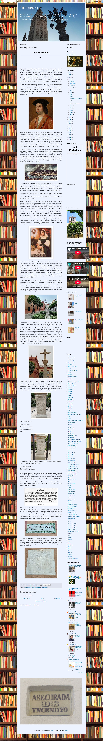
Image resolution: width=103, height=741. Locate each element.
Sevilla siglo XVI (72, 525)
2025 (70, 75)
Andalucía (70, 359)
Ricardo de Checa (72, 510)
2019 (70, 124)
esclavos (70, 556)
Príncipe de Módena (72, 504)
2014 (70, 132)
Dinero (69, 395)
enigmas (70, 554)
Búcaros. (72, 96)
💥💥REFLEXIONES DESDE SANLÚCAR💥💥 (74, 576)
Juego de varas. (71, 55)
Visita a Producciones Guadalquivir (78, 625)
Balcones (70, 364)
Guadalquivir (71, 428)
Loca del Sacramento (36, 587)
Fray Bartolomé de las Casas (74, 414)
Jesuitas (70, 431)
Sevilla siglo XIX (72, 524)
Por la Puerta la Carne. (78, 295)
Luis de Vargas (71, 458)
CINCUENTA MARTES (78, 635)
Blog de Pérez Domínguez (74, 565)
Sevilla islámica (71, 520)
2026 (70, 72)
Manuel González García (73, 464)
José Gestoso (71, 437)
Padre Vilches (71, 491)
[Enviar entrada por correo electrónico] (41, 585)
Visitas (69, 549)
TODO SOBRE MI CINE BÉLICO (74, 589)
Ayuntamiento (71, 362)
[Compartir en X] (46, 585)
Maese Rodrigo (71, 460)
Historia (70, 430)
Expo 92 (70, 408)
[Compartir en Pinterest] (50, 585)
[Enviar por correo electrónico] (43, 585)
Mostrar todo (80, 672)
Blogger (66, 730)
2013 (70, 135)
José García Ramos (72, 435)
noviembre (72, 83)
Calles (69, 368)
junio (71, 94)
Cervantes (70, 378)
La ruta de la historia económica (73, 660)
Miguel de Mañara (72, 474)
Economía (70, 397)
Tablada (70, 533)
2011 (70, 139)
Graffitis (70, 424)
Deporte (70, 393)
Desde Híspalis (71, 656)
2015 (70, 130)
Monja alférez (71, 476)
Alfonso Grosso (71, 357)
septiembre (72, 88)
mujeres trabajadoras (73, 558)
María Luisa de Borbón (73, 468)
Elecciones (70, 403)
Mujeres (70, 478)
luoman (52, 730)
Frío (69, 416)
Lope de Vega (71, 454)
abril (71, 108)
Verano (69, 547)
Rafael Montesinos (72, 506)
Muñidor (70, 481)
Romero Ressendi (72, 512)
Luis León (70, 456)
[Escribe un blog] (45, 585)
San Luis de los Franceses (74, 516)
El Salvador (71, 401)
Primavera (70, 502)
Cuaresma (70, 389)
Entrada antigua (58, 598)
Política (70, 501)
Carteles (70, 374)
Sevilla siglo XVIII (72, 529)
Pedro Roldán (71, 493)
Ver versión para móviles (41, 601)
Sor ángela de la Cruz (73, 531)
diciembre (72, 81)
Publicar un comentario (27, 595)
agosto (71, 90)
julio (71, 92)
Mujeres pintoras (72, 479)
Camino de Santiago (72, 370)
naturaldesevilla (72, 634)
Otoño (69, 487)
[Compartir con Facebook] (48, 585)
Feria (69, 410)
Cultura (70, 391)
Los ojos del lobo (72, 612)
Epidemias (70, 405)
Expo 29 (70, 407)
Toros (69, 541)
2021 (70, 119)
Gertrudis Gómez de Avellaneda (75, 420)
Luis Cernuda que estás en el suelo (78, 603)
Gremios (70, 426)
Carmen (70, 372)
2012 (70, 137)
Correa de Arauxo (72, 385)
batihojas (70, 552)
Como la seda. (78, 311)
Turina (69, 543)
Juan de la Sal (71, 449)
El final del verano (77, 567)
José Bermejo (71, 433)
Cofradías (70, 380)
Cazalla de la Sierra (72, 376)
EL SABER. (77, 579)
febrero (72, 112)
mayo (71, 105)
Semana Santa (71, 518)
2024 (70, 77)
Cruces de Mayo (71, 387)
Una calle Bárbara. (77, 328)
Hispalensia (29, 7)
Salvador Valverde (72, 514)
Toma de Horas (72, 601)
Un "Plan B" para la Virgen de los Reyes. (79, 321)
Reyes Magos (71, 508)
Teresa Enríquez (44, 587)
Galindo (70, 418)
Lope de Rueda (71, 453)
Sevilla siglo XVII (72, 527)
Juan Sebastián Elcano (73, 443)
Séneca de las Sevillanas (74, 623)
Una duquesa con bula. (75, 103)
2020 (70, 121)
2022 (70, 117)
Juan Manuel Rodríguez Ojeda (75, 441)
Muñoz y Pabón (71, 483)
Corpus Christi (28, 587)
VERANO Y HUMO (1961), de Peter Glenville (78, 615)
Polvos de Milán (72, 499)
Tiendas (70, 539)
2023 (70, 79)
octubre (72, 85)
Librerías (70, 451)
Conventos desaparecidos (74, 382)
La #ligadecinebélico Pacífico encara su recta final (78, 593)
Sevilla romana (71, 522)
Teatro (69, 535)
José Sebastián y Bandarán (74, 439)
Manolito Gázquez (72, 462)
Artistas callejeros (72, 360)
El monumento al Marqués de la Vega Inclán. (78, 647)
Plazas (69, 497)
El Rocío (70, 399)
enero (71, 114)
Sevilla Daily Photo (73, 645)
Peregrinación (71, 495)
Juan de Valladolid (72, 447)
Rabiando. (72, 100)
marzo (71, 110)
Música (69, 485)
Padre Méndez (71, 489)
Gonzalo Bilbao (71, 422)
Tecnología (70, 537)
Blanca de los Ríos (72, 366)
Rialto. (76, 303)
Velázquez (70, 545)
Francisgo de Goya (72, 412)
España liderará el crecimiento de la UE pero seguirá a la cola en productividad (78, 666)
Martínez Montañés (72, 466)
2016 (70, 128)
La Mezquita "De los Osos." (76, 98)
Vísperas (70, 550)
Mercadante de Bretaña (73, 472)
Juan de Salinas (71, 445)
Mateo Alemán (71, 470)
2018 (70, 126)
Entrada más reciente (25, 598)
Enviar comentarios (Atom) (33, 605)
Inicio (42, 598)
